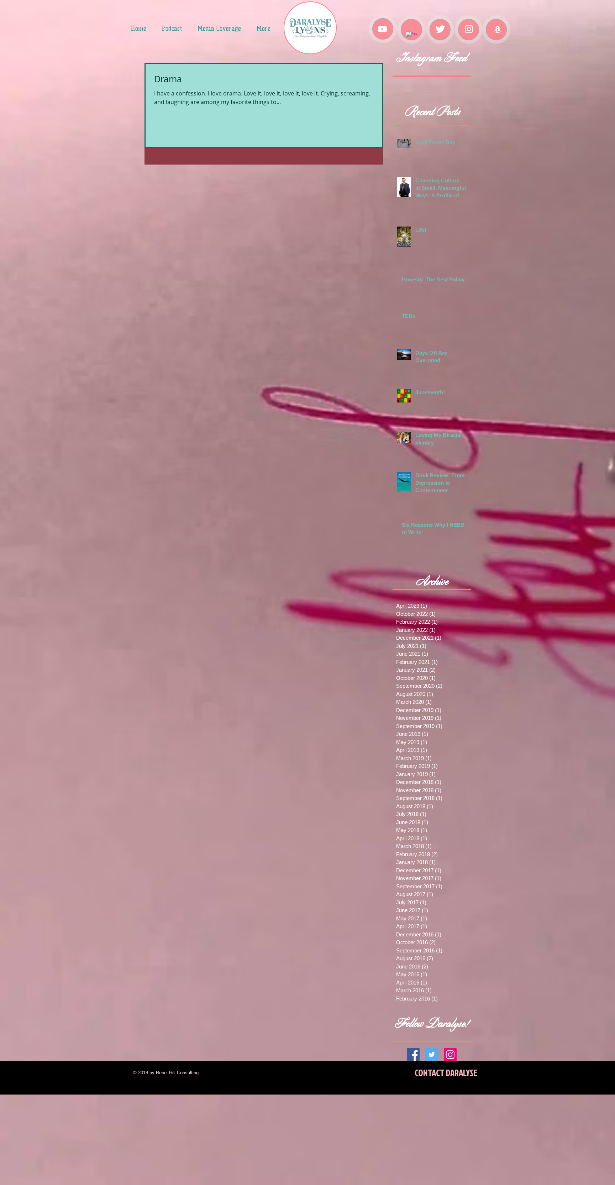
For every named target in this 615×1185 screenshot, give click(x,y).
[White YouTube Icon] (382, 29)
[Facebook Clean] (411, 36)
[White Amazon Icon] (497, 29)
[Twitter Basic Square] (431, 1054)
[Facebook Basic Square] (413, 1054)
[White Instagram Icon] (468, 29)
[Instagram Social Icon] (450, 1054)
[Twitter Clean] (440, 29)
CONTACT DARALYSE (446, 1072)
